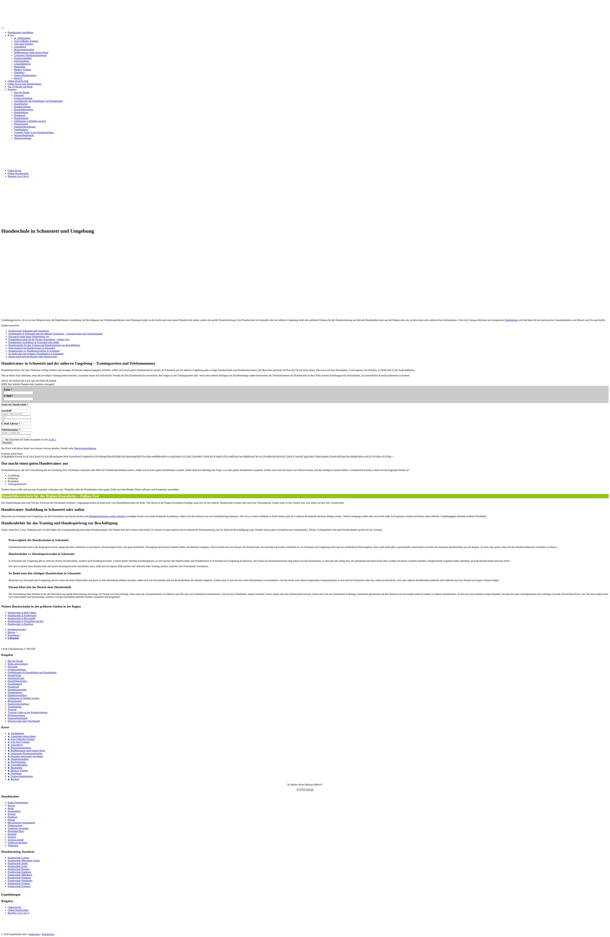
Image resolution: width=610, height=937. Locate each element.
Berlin (11, 808)
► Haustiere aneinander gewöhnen (25, 756)
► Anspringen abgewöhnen (22, 736)
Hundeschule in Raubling (20, 624)
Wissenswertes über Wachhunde (24, 721)
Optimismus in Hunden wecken (30, 121)
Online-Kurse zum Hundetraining (24, 84)
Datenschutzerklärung (85, 448)
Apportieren (20, 46)
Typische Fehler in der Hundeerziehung (34, 132)
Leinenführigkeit (22, 64)
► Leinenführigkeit (17, 765)
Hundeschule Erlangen (19, 886)
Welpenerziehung (22, 138)
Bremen (12, 814)
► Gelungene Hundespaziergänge (25, 753)
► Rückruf (13, 779)
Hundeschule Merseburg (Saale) (24, 860)
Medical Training (22, 69)
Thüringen (13, 845)
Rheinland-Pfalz (16, 831)
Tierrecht (12, 709)
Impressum (34, 934)
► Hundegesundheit (18, 759)
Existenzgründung (23, 98)
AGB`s (52, 439)
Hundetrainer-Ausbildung (20, 32)
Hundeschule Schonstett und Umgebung (28, 331)
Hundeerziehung (22, 106)
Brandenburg (14, 811)
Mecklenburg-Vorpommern (21, 822)
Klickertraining (21, 61)
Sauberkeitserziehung (24, 126)
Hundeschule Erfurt (17, 866)
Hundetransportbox (17, 695)
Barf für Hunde (21, 92)
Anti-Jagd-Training (23, 44)
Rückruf (18, 78)
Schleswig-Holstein (17, 842)
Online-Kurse (14, 170)
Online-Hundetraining (25, 75)
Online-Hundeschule (18, 81)
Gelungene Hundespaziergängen (30, 55)
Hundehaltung (21, 112)
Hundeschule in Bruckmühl (21, 618)
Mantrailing (20, 66)
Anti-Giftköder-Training (26, 41)
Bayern (11, 805)
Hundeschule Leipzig (18, 857)
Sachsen (12, 837)
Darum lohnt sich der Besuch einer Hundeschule (32, 356)
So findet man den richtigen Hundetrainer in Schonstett (35, 353)
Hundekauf (19, 115)
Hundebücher (21, 104)
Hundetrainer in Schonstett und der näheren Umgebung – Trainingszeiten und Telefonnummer (55, 333)
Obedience (19, 72)
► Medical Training (18, 770)
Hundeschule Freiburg (19, 883)
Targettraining (21, 129)
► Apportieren (15, 745)
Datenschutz (48, 934)
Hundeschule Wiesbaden (20, 880)
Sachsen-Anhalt (16, 839)
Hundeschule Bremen (18, 869)
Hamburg (12, 817)
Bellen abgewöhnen (18, 664)
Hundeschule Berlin (18, 863)
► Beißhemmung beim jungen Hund (26, 750)
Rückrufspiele (21, 124)
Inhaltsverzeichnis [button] (10, 325)
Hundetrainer (511, 320)
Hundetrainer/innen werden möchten (107, 516)
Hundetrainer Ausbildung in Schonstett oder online (33, 342)
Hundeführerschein (23, 109)
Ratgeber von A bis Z (18, 176)
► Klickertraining (17, 762)
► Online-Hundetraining (20, 776)
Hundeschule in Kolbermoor (22, 615)
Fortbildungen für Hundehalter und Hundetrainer (38, 101)
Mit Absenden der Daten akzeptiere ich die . (30, 439)
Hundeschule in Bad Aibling (22, 612)
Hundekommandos (17, 689)
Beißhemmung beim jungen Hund (31, 52)
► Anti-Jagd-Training (19, 742)
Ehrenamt (19, 95)
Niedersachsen (15, 825)
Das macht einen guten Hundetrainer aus (28, 336)
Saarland (12, 834)
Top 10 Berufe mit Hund (20, 86)
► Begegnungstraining (19, 747)
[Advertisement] (305, 202)
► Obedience (15, 773)
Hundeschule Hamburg (19, 872)
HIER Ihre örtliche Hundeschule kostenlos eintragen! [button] (27, 384)
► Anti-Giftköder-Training (21, 739)
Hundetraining (21, 118)
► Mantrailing (15, 767)
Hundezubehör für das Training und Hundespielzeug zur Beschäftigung (44, 345)
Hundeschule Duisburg (19, 877)
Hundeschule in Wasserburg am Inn (25, 621)
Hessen (11, 819)
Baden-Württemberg (18, 802)
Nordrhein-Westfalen (18, 828)
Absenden (7, 443)
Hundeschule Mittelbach (20, 875)
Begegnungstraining (24, 49)
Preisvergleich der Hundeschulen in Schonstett (31, 348)
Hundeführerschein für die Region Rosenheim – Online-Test (38, 339)
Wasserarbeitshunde (24, 135)
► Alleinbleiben (22, 38)
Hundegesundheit (23, 58)
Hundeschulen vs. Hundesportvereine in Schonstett (34, 351)
